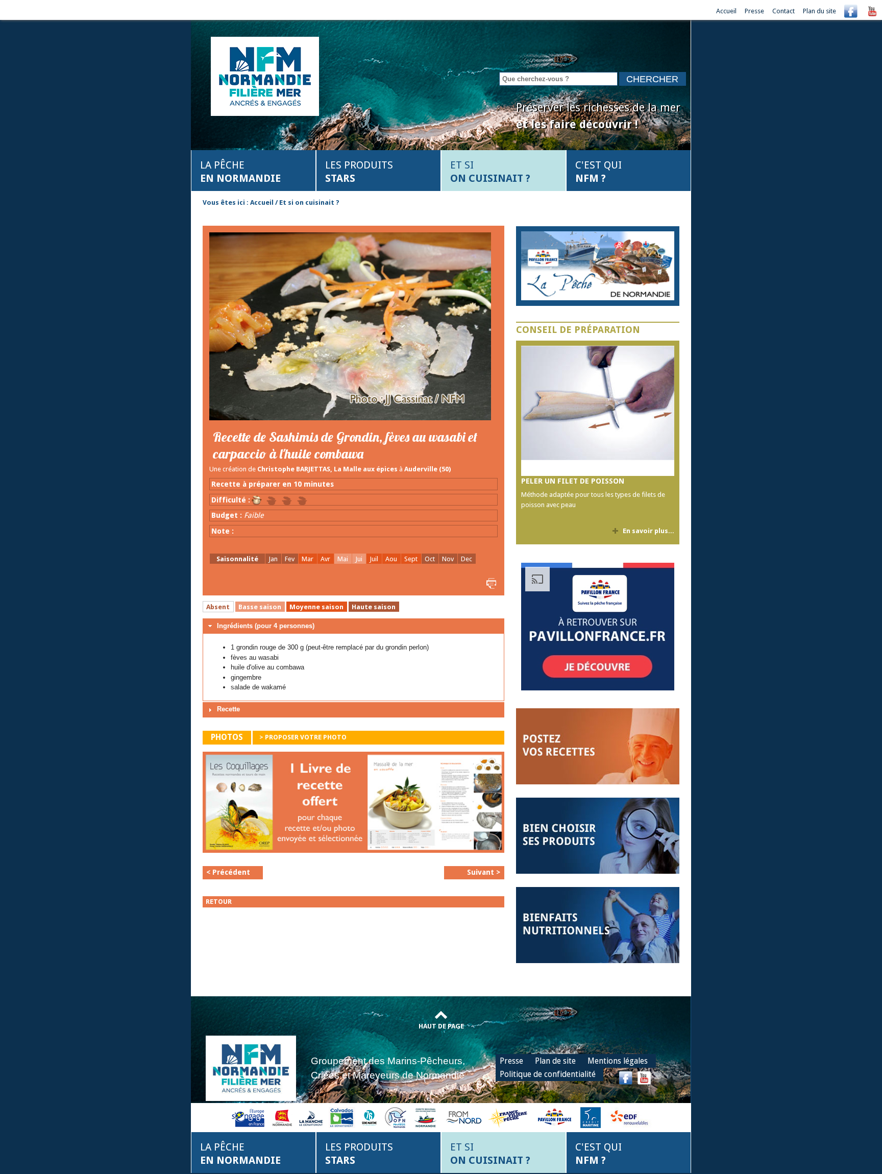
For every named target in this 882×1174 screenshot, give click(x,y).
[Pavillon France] (597, 688)
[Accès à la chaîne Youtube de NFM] (872, 11)
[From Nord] (464, 1117)
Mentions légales (617, 1061)
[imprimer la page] (490, 583)
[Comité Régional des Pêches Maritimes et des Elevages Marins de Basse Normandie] (426, 1117)
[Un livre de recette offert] (353, 805)
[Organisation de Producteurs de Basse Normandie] (395, 1117)
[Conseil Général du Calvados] (342, 1117)
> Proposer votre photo (303, 737)
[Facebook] (850, 11)
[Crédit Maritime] (590, 1117)
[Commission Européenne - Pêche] (249, 1117)
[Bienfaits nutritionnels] (597, 924)
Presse (754, 11)
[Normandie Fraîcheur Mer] (265, 75)
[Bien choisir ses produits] (597, 835)
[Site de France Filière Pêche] (509, 1117)
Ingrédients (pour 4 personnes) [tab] (265, 626)
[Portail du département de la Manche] (311, 1117)
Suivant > (483, 872)
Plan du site (819, 11)
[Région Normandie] (282, 1117)
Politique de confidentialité (548, 1074)
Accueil (726, 11)
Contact (783, 11)
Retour (219, 901)
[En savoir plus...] (597, 265)
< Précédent (228, 872)
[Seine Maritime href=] (368, 1117)
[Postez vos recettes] (597, 746)
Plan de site (555, 1061)
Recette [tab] (228, 709)
